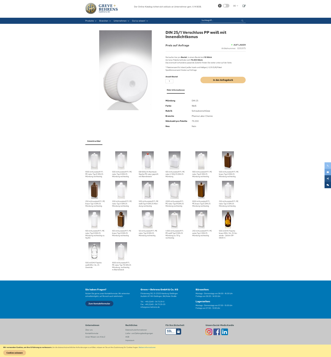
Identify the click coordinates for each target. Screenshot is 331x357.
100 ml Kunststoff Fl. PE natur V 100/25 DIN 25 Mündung (175, 174)
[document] (165, 350)
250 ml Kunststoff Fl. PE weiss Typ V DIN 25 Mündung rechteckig (202, 233)
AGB (127, 337)
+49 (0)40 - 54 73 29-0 (154, 301)
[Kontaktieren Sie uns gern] (328, 172)
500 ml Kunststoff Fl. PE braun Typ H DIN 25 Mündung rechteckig (229, 174)
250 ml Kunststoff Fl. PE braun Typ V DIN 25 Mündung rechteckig (95, 203)
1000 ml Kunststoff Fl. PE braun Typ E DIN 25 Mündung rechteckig (201, 203)
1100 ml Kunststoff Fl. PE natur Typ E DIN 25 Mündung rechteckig (202, 174)
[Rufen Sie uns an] (328, 165)
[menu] (131, 21)
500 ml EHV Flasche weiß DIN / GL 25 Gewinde (93, 264)
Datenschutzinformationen (136, 330)
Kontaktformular (91, 333)
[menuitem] (90, 21)
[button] (235, 5)
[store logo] (101, 8)
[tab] (175, 91)
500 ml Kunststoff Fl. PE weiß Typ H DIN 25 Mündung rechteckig (148, 203)
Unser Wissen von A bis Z (95, 337)
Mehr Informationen (176, 90)
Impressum (129, 340)
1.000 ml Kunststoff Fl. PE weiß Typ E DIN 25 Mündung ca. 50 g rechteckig (175, 234)
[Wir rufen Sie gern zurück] (328, 185)
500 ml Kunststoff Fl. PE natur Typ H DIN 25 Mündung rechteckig (122, 174)
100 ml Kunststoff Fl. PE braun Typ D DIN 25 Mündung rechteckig (121, 233)
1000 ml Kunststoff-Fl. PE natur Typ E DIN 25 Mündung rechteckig (94, 174)
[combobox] (223, 20)
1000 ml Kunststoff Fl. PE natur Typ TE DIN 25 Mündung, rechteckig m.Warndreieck (121, 266)
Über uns (89, 330)
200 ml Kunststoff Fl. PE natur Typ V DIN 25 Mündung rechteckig (122, 203)
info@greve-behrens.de (150, 307)
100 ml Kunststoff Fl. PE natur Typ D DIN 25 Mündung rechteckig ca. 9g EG (95, 234)
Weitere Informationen (147, 347)
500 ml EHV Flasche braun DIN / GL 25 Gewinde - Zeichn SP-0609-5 (228, 234)
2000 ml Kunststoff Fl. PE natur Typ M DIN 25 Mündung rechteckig (175, 203)
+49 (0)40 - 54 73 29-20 (155, 304)
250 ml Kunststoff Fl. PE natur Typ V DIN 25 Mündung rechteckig (228, 203)
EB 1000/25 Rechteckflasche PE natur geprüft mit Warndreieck (148, 174)
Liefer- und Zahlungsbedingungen (139, 333)
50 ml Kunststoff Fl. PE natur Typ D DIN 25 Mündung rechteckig (148, 233)
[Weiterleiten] (328, 178)
